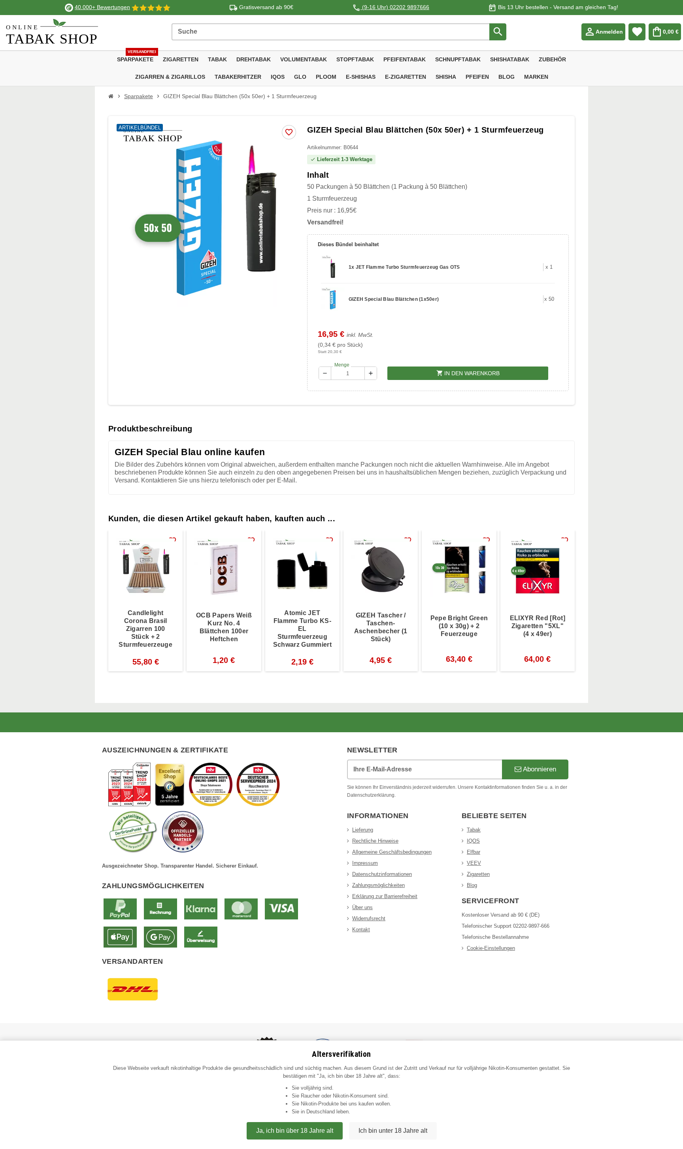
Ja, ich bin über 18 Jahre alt (294, 1130)
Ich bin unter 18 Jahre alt (392, 1130)
